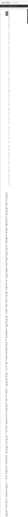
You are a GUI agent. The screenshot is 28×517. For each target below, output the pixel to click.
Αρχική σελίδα (13, 6)
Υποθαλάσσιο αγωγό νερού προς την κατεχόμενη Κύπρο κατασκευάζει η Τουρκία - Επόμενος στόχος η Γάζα (9, 98)
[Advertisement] (15, 34)
